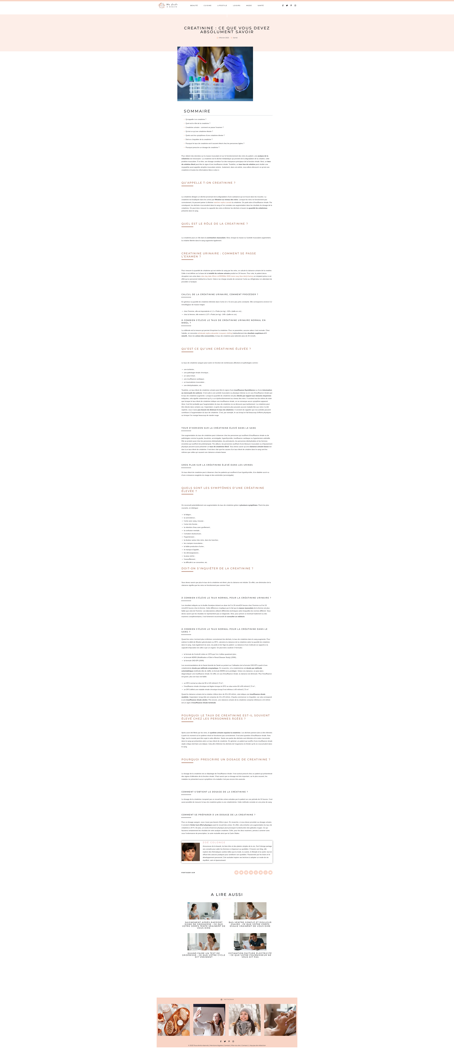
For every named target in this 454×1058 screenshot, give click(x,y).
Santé (261, 5)
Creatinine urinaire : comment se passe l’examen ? (205, 127)
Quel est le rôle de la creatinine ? (198, 123)
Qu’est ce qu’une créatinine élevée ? (199, 131)
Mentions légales (216, 1045)
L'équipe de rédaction (257, 1045)
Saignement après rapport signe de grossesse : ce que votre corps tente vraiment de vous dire (204, 925)
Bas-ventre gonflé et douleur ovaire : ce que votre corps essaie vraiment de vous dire (250, 924)
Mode (249, 5)
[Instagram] (295, 5)
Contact (227, 1045)
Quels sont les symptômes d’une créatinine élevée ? (205, 135)
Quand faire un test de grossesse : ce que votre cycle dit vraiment (203, 955)
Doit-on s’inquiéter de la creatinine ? (199, 139)
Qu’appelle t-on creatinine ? (196, 119)
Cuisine (208, 5)
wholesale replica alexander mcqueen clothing (215, 333)
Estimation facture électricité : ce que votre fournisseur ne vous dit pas (250, 955)
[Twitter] (287, 5)
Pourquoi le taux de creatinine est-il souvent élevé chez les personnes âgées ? (215, 143)
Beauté (194, 5)
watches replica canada (222, 202)
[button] (236, 872)
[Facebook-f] (283, 5)
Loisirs (236, 5)
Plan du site (235, 1045)
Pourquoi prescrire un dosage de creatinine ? (202, 147)
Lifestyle (222, 5)
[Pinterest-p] (291, 5)
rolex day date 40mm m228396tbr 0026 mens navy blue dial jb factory (227, 276)
